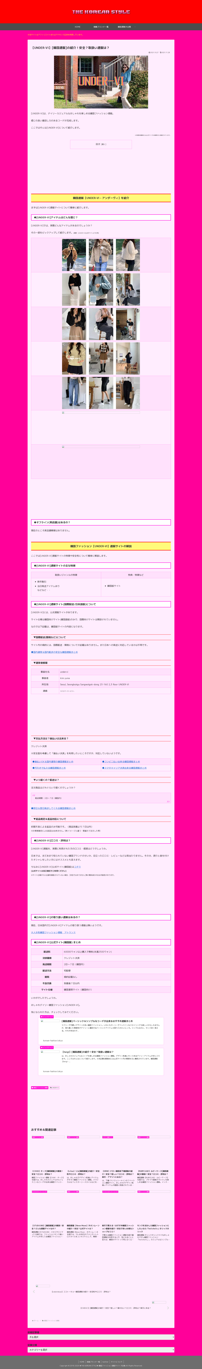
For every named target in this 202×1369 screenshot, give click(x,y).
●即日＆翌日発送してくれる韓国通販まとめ (53, 808)
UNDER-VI (55, 1088)
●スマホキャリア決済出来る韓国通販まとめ (124, 767)
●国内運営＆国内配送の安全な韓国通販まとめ (54, 652)
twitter (105, 1362)
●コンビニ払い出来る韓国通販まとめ (121, 761)
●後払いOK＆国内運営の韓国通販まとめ (52, 761)
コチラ (77, 866)
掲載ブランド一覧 (93, 1362)
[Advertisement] (101, 168)
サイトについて (116, 1362)
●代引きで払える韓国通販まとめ (49, 767)
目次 (98, 144)
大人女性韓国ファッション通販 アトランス (53, 932)
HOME (82, 1362)
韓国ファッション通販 (41, 1088)
